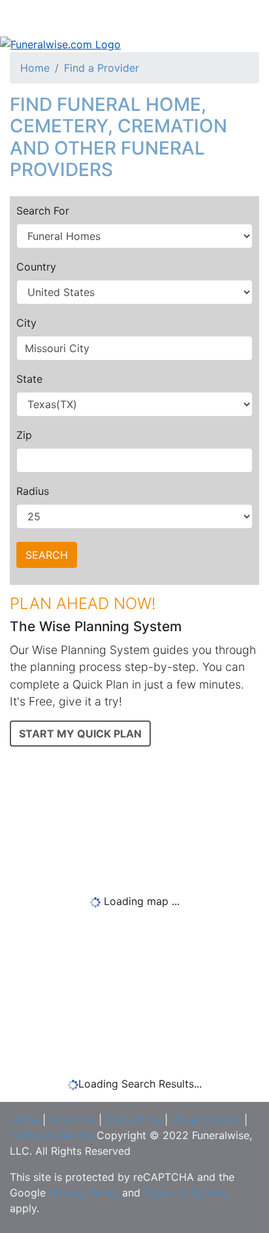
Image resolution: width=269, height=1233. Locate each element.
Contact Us (133, 1119)
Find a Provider (101, 67)
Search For (42, 210)
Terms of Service (51, 1135)
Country (36, 266)
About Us (72, 1119)
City (26, 322)
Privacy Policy (206, 1119)
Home (35, 67)
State (29, 378)
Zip (24, 434)
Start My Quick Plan (80, 733)
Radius (32, 491)
